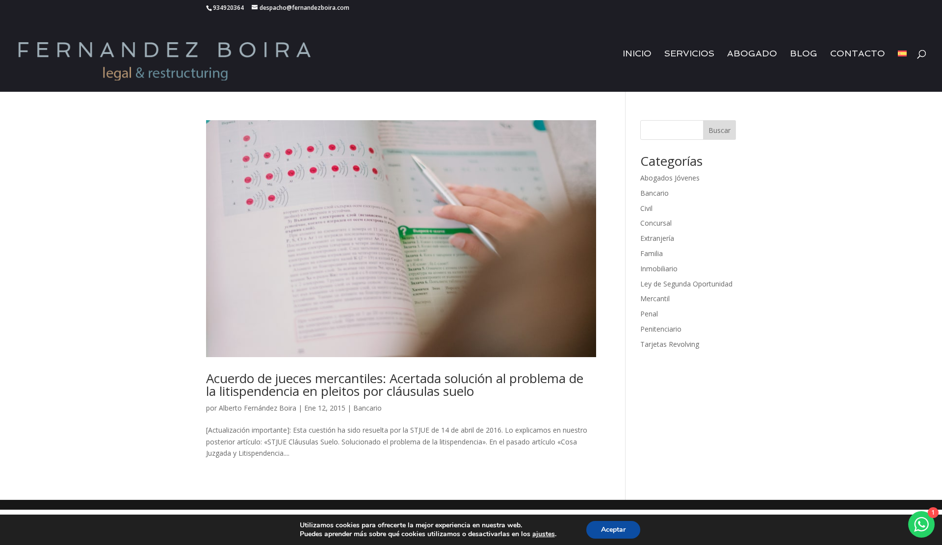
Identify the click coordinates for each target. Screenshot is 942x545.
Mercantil (655, 298)
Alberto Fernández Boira (257, 408)
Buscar (719, 130)
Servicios (689, 54)
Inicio (637, 54)
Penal (649, 313)
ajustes (543, 534)
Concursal (656, 223)
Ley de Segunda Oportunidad (686, 283)
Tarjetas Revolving (669, 344)
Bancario (367, 408)
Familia (651, 253)
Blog (803, 54)
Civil (646, 208)
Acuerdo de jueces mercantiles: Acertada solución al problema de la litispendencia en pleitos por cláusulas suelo (394, 384)
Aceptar (613, 529)
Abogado (752, 54)
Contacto (857, 54)
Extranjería (657, 238)
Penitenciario (660, 329)
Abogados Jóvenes (670, 177)
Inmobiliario (659, 268)
